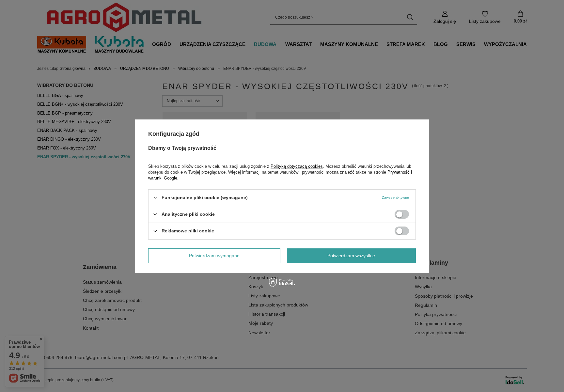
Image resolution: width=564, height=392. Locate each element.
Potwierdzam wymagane (214, 255)
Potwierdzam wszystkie (351, 255)
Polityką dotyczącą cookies (297, 166)
